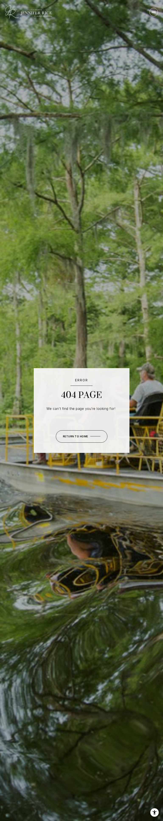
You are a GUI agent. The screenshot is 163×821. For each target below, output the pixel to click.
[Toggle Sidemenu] (153, 12)
